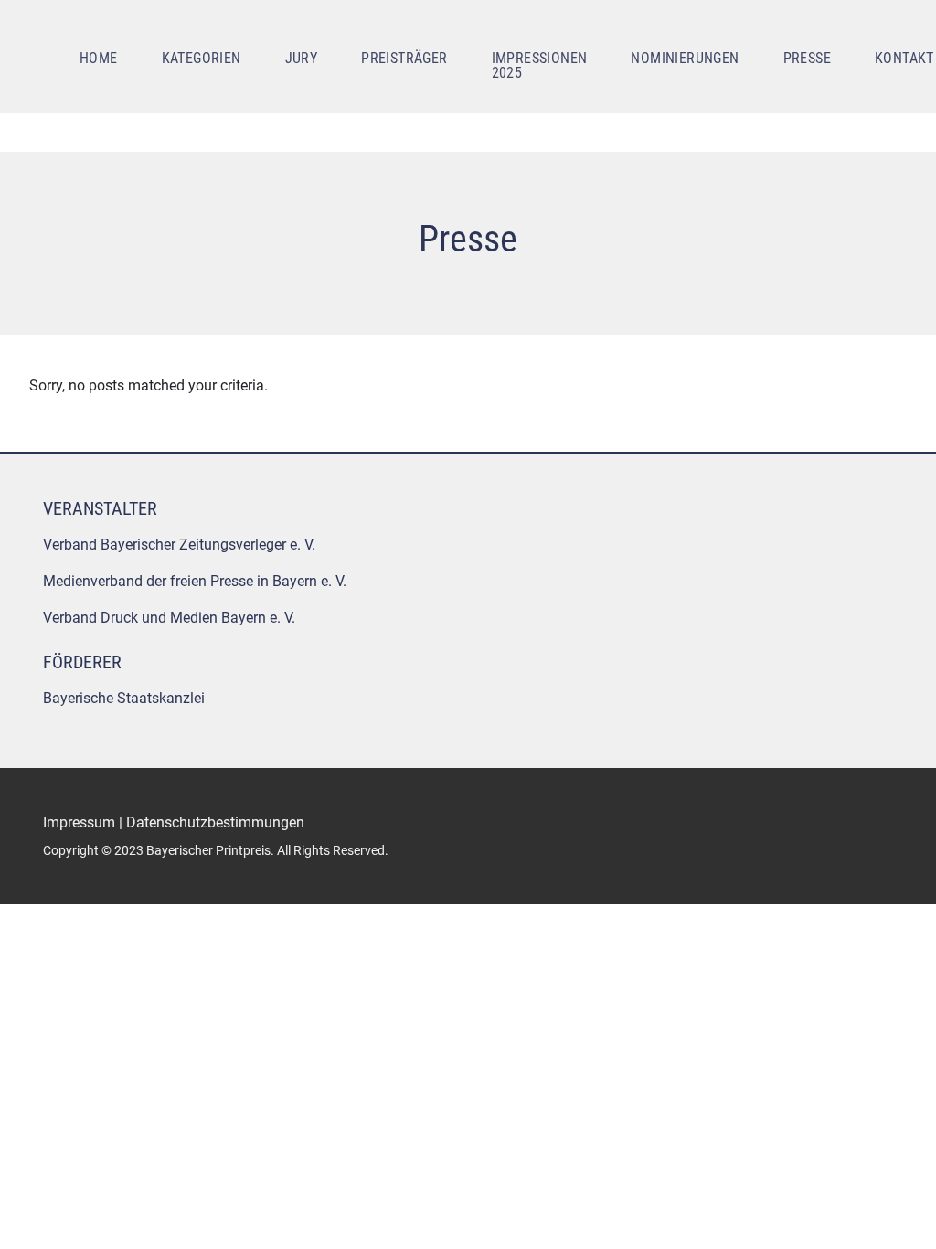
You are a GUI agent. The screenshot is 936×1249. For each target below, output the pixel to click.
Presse (807, 58)
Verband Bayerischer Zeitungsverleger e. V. (179, 544)
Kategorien (201, 58)
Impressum (79, 822)
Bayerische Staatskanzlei (124, 698)
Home (99, 58)
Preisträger (404, 58)
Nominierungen (685, 58)
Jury (301, 58)
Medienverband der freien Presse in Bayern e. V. (194, 581)
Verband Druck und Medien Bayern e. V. (169, 617)
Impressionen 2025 (540, 65)
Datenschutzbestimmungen (215, 822)
